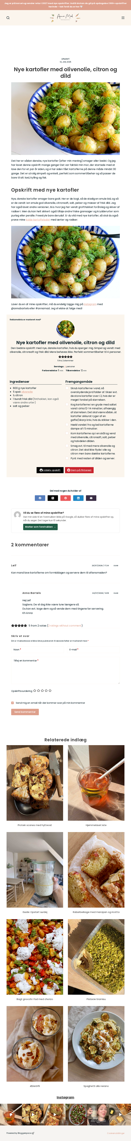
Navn (17, 649)
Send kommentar (25, 712)
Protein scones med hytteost (35, 825)
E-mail (73, 649)
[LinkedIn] (78, 498)
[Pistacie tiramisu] (96, 957)
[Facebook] (40, 498)
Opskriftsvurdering (21, 691)
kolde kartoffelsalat (38, 220)
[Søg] (8, 17)
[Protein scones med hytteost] (35, 783)
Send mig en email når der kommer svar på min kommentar (50, 702)
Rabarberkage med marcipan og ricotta (96, 912)
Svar (116, 565)
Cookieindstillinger (115, 1133)
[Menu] (123, 17)
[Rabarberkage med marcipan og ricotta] (96, 870)
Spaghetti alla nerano (96, 1086)
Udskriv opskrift (52, 470)
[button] (59, 357)
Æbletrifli (35, 1086)
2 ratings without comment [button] (64, 625)
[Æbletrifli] (35, 1044)
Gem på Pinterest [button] (81, 470)
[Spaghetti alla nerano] (96, 1044)
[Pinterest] (65, 498)
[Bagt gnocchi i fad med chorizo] (35, 957)
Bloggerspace (24, 1133)
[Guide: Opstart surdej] (35, 870)
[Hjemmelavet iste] (96, 783)
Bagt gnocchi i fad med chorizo (35, 999)
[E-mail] (91, 498)
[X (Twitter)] (53, 498)
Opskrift (65, 59)
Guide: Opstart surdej (35, 912)
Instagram (90, 304)
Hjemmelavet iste (96, 825)
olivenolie (27, 392)
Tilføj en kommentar (26, 660)
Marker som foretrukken (40, 526)
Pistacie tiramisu (96, 999)
